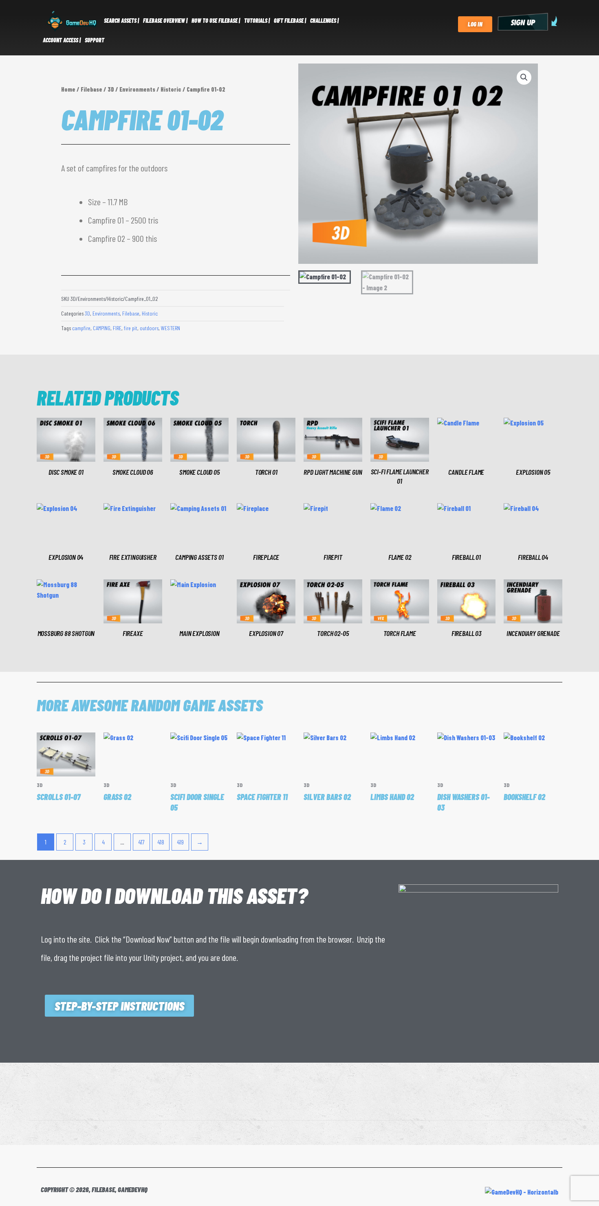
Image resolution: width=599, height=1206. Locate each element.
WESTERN (170, 328)
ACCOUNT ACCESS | (62, 40)
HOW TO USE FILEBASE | (216, 20)
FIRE (117, 328)
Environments (137, 89)
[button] (524, 77)
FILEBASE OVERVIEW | (165, 20)
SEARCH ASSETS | (121, 20)
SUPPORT (94, 40)
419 (180, 842)
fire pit (130, 328)
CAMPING (101, 328)
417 (141, 842)
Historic (171, 89)
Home (68, 89)
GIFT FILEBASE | (290, 20)
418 (160, 842)
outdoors (149, 328)
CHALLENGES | (324, 20)
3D (111, 89)
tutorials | (257, 20)
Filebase (91, 89)
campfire (81, 328)
